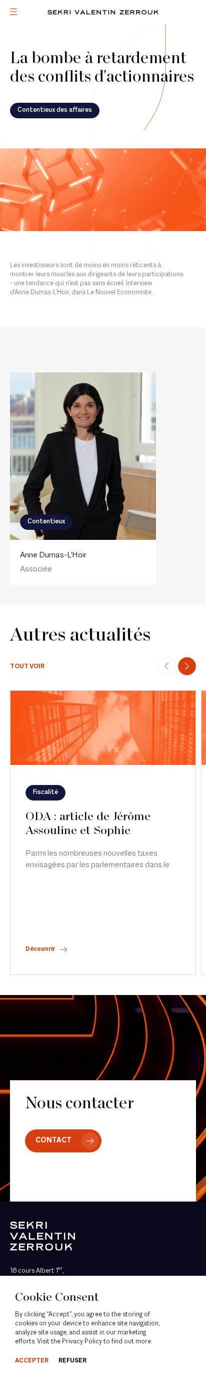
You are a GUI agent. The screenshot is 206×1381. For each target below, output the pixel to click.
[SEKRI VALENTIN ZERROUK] (103, 12)
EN (27, 79)
